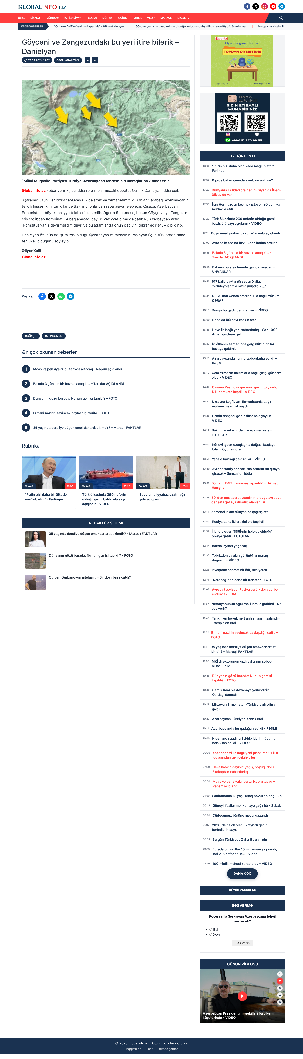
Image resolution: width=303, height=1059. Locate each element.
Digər (182, 17)
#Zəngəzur (53, 336)
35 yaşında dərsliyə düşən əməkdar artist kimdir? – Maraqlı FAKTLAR (103, 534)
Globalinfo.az (34, 190)
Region (122, 17)
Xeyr (216, 934)
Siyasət (36, 17)
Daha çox (242, 873)
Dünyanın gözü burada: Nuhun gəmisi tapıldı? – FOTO (91, 555)
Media (151, 17)
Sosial (92, 17)
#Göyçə (30, 336)
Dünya (107, 17)
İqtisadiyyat (73, 17)
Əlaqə (149, 1049)
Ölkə (21, 17)
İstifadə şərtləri (168, 1049)
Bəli (216, 929)
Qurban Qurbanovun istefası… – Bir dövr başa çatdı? (90, 577)
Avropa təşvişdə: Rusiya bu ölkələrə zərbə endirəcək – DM (231, 26)
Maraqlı (166, 17)
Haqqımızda (132, 1049)
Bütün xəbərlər (242, 890)
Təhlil (137, 17)
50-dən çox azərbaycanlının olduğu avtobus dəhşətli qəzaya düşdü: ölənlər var (124, 26)
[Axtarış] (281, 18)
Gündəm (53, 17)
